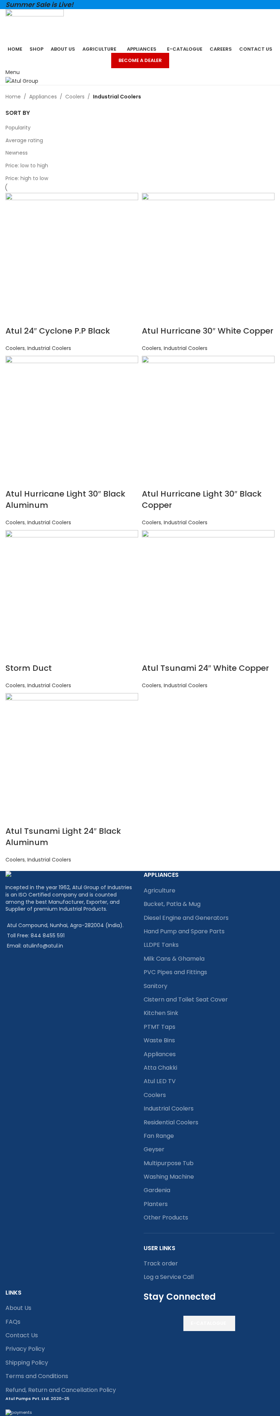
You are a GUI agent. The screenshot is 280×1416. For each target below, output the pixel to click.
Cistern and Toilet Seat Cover (186, 999)
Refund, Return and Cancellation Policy (60, 1390)
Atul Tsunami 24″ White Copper (205, 668)
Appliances (43, 96)
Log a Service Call (169, 1277)
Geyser (154, 1149)
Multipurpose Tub (169, 1163)
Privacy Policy (25, 1349)
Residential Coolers (171, 1122)
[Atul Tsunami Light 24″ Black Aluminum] (71, 759)
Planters (156, 1204)
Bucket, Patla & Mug (172, 904)
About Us (18, 1308)
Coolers (75, 96)
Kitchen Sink (161, 1013)
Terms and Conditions (36, 1376)
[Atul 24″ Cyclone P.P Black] (71, 258)
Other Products (166, 1217)
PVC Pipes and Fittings (175, 972)
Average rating (24, 140)
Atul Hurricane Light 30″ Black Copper (202, 499)
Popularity (18, 127)
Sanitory (155, 986)
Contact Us (21, 1335)
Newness (16, 152)
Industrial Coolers (49, 348)
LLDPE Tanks (161, 945)
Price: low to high (26, 165)
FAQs (12, 1322)
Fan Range (159, 1136)
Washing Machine (169, 1176)
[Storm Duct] (71, 596)
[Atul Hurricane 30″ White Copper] (208, 258)
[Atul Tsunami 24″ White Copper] (208, 596)
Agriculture (159, 890)
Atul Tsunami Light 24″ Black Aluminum (63, 836)
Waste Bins (159, 1040)
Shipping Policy (26, 1362)
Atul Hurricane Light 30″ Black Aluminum (65, 499)
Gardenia (157, 1190)
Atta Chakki (160, 1067)
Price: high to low (26, 178)
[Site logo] (34, 26)
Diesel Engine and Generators (186, 918)
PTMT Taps (159, 1027)
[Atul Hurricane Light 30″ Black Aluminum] (71, 421)
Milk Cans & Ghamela (174, 958)
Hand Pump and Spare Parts (184, 931)
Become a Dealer (140, 60)
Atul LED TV (160, 1081)
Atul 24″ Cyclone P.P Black (57, 331)
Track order (161, 1263)
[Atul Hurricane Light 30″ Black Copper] (208, 421)
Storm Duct (28, 668)
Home (13, 96)
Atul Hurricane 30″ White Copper (207, 331)
